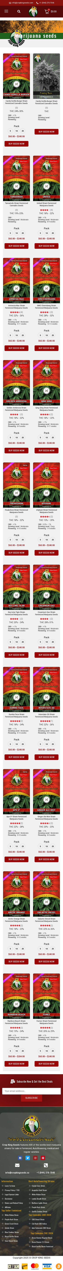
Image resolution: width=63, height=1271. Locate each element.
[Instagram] (35, 1158)
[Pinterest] (43, 1158)
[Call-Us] (46, 1165)
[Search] (18, 11)
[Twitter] (27, 1158)
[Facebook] (20, 1158)
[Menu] (6, 11)
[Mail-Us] (17, 1165)
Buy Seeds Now (16, 144)
